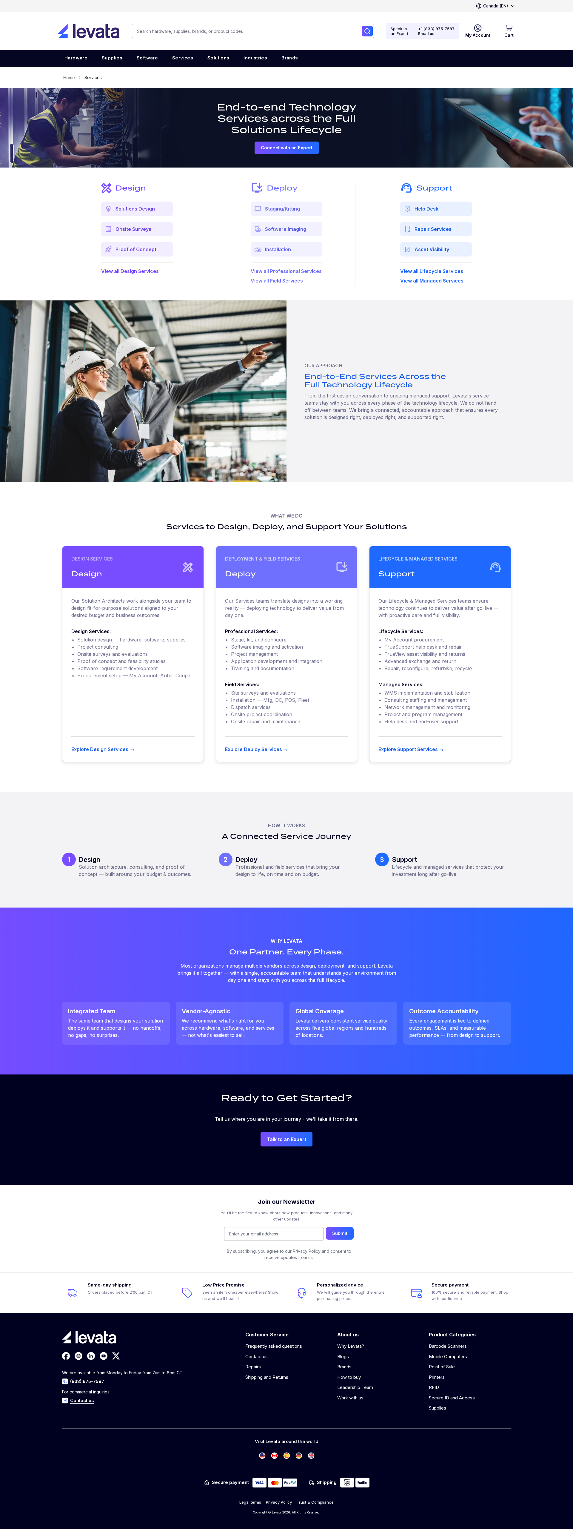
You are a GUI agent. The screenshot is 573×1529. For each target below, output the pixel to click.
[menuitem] (76, 58)
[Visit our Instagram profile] (78, 1356)
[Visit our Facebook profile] (66, 1356)
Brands (344, 1367)
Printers (437, 1377)
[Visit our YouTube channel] (103, 1356)
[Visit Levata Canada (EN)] (274, 1455)
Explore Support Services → (411, 749)
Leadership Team (355, 1387)
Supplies (437, 1408)
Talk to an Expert (286, 1139)
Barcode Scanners (448, 1346)
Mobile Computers (448, 1356)
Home (69, 77)
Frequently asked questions (273, 1346)
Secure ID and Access (452, 1398)
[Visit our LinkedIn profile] (91, 1356)
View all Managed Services (431, 281)
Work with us (350, 1398)
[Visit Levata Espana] (286, 1455)
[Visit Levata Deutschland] (299, 1455)
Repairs (253, 1367)
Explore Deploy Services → (256, 749)
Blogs (343, 1356)
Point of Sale (442, 1367)
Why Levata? (350, 1346)
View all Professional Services (286, 271)
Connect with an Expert (286, 148)
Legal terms (250, 1502)
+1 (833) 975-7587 (436, 28)
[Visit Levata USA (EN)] (262, 1455)
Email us (426, 33)
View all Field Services (277, 281)
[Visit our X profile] (116, 1356)
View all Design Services (130, 271)
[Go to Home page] (88, 31)
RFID (434, 1387)
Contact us (82, 1400)
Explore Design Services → (102, 749)
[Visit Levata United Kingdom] (311, 1455)
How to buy (349, 1377)
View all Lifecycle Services (431, 271)
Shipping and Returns (266, 1377)
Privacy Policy (279, 1502)
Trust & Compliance (315, 1502)
